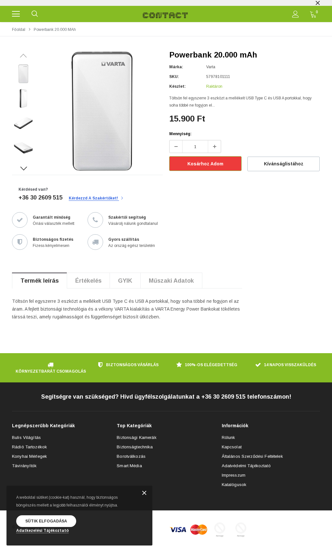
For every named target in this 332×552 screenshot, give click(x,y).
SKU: (174, 76)
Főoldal (18, 29)
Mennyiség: (180, 134)
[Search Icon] (34, 14)
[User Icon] (295, 14)
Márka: (176, 67)
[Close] (144, 493)
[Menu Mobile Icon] (16, 14)
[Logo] (165, 14)
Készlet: (177, 86)
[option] (102, 111)
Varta (210, 67)
